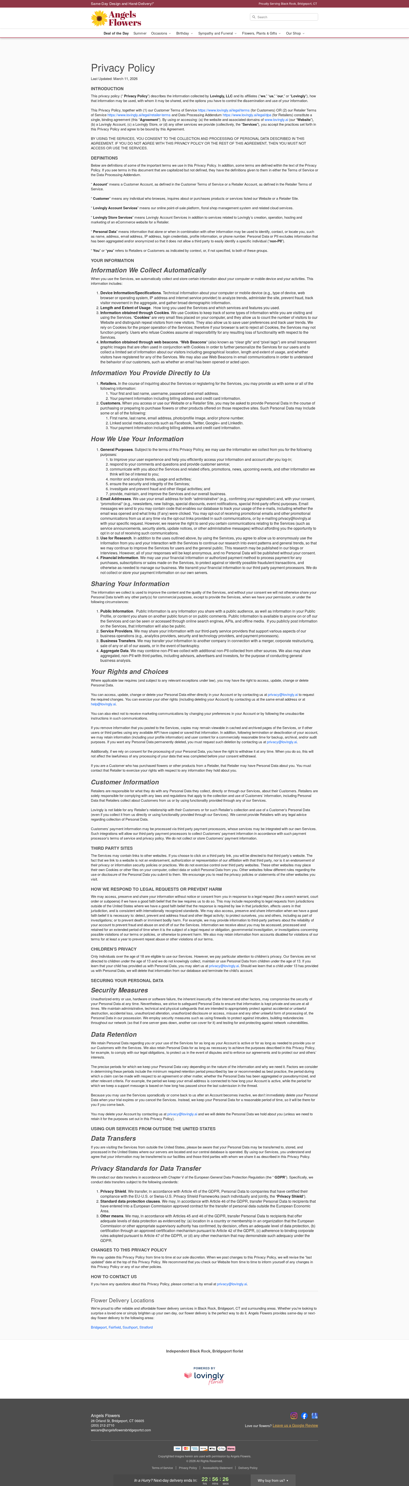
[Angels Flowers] (125, 18)
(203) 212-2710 (102, 1425)
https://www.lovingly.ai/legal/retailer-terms (139, 114)
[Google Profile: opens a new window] (314, 1415)
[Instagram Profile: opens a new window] (294, 1415)
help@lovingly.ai (103, 703)
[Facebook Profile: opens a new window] (304, 1415)
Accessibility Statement (217, 1467)
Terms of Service (162, 1467)
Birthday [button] (183, 33)
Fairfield (115, 1327)
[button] (396, 1466)
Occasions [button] (159, 33)
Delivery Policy (248, 1467)
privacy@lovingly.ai (283, 694)
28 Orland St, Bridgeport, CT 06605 (117, 1420)
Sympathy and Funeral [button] (216, 33)
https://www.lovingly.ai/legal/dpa (247, 114)
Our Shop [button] (294, 33)
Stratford (146, 1327)
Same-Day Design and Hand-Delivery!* (122, 3)
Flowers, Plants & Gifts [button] (260, 33)
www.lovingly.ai (276, 119)
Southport (130, 1327)
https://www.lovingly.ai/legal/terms (224, 109)
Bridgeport (99, 1327)
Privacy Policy (188, 1467)
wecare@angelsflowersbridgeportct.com (121, 1430)
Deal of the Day (116, 33)
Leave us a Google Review (295, 1425)
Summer (140, 33)
